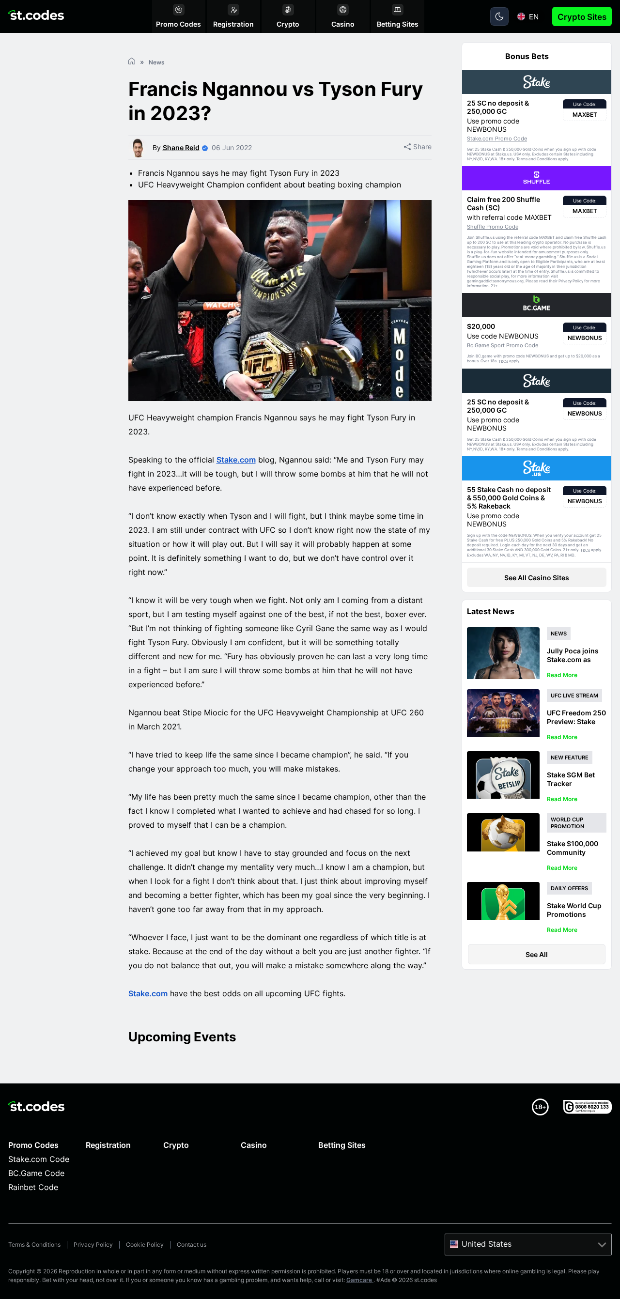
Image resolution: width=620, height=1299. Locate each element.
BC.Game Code (36, 1173)
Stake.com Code (38, 1159)
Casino (254, 1145)
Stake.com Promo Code (497, 138)
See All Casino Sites (536, 577)
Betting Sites (342, 1145)
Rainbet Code (33, 1187)
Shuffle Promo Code (492, 226)
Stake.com (148, 993)
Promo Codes (33, 1145)
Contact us (191, 1244)
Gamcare (359, 1280)
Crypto (176, 1145)
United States (487, 1244)
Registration (108, 1145)
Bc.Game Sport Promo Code (502, 345)
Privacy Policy (93, 1244)
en (534, 16)
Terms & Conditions (34, 1244)
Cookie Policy (145, 1244)
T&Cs (503, 361)
